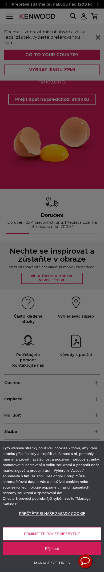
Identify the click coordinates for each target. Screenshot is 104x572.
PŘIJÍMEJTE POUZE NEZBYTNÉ (52, 534)
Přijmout (52, 548)
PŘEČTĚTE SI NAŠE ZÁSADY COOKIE (52, 513)
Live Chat (85, 561)
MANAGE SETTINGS (52, 563)
